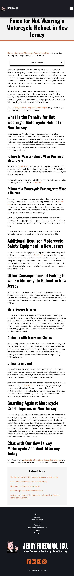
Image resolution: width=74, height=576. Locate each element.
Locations (37, 522)
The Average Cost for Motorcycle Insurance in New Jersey (34, 477)
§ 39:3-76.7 (23, 166)
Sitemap (37, 530)
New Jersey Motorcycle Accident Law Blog (31, 53)
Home (10, 53)
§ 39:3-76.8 (38, 255)
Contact (37, 533)
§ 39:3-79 (37, 182)
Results (37, 525)
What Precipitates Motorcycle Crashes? (26, 490)
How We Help (37, 519)
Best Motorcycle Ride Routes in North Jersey (28, 481)
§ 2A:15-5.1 (28, 385)
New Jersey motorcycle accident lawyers (31, 107)
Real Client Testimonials (37, 527)
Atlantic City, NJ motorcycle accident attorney (42, 460)
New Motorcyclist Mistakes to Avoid (25, 486)
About (37, 517)
